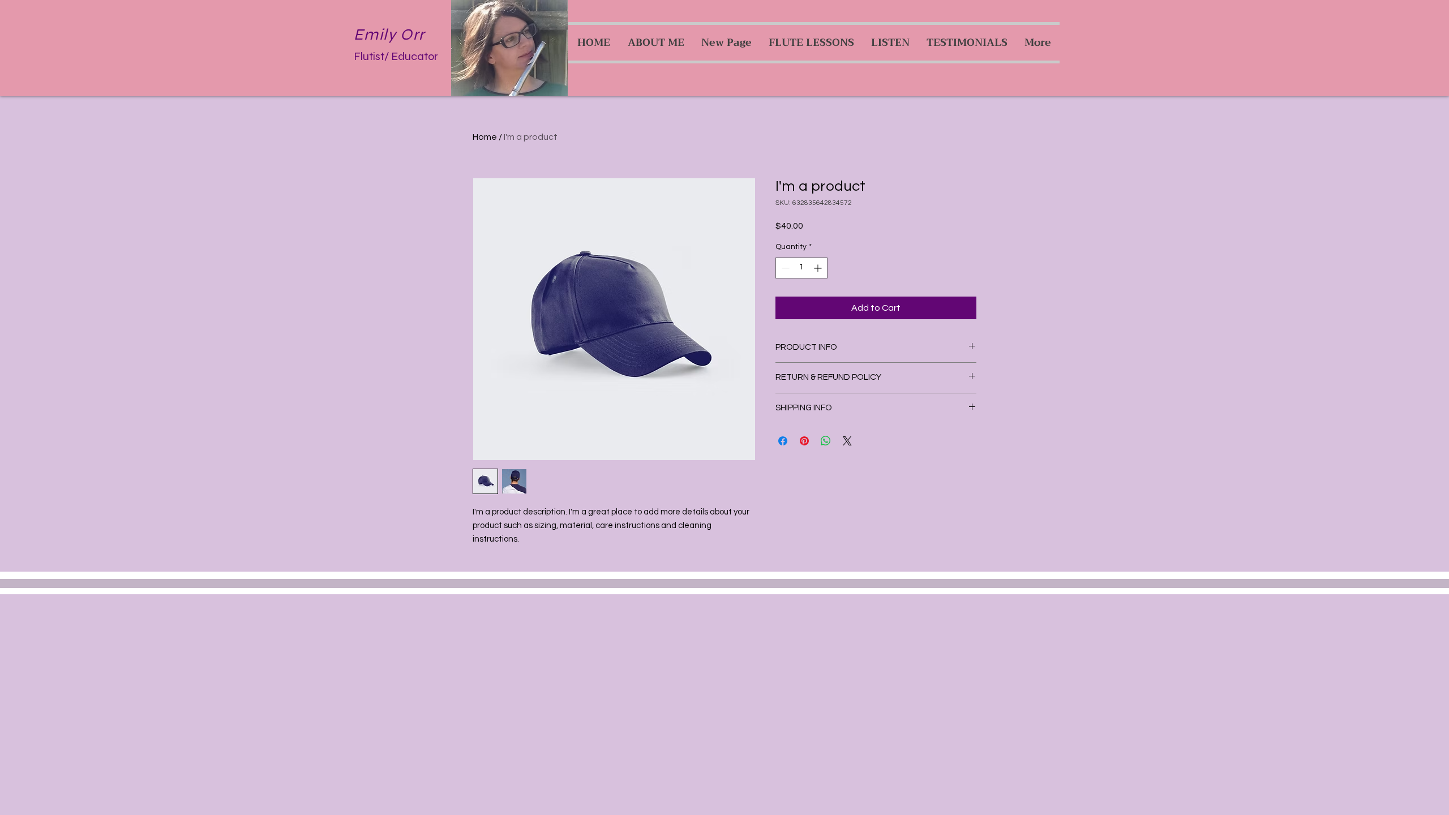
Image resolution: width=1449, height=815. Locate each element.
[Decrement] (784, 268)
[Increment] (819, 268)
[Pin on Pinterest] (804, 441)
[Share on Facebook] (783, 441)
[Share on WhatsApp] (826, 441)
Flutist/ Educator (396, 56)
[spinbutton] (801, 268)
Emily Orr (389, 34)
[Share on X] (847, 441)
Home (485, 136)
